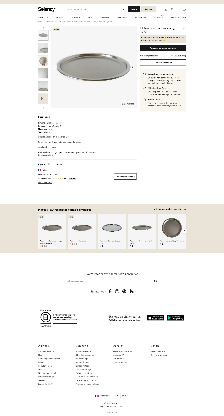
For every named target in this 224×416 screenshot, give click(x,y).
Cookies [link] (43, 380)
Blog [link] (40, 355)
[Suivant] (43, 107)
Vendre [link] (134, 9)
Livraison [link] (118, 355)
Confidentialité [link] (46, 376)
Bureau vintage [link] (82, 362)
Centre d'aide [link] (45, 384)
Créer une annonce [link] (158, 355)
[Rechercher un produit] (123, 9)
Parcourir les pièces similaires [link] (163, 48)
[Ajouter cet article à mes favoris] (184, 28)
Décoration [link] (122, 17)
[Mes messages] (171, 9)
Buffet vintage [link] (82, 358)
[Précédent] (43, 27)
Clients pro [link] (148, 9)
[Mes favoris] (178, 9)
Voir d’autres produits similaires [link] (168, 209)
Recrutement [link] (45, 366)
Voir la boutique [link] (45, 182)
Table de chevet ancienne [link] (87, 376)
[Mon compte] (165, 9)
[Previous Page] (55, 67)
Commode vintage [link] (83, 369)
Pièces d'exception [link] (178, 17)
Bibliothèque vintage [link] (85, 355)
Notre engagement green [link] (49, 358)
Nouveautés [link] (43, 17)
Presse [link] (41, 362)
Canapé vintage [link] (82, 366)
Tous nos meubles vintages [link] (87, 384)
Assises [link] (90, 17)
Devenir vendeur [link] (157, 351)
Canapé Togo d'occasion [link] (86, 380)
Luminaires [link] (105, 17)
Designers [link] (60, 17)
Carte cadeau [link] (120, 358)
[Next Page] (132, 67)
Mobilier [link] (76, 17)
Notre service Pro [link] (120, 362)
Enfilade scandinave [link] (84, 373)
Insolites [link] (158, 16)
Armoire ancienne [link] (83, 351)
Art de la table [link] (141, 17)
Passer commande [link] (122, 351)
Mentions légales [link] (47, 373)
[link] (47, 9)
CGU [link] (41, 369)
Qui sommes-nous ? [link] (46, 351)
